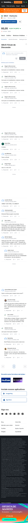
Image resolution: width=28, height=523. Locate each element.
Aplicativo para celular (7, 425)
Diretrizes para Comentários (7, 62)
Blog (2, 422)
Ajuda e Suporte (19, 428)
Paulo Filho (7, 143)
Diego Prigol (8, 163)
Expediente (18, 431)
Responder (5, 72)
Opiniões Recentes (13, 39)
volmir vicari (10, 250)
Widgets (3, 431)
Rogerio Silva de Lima (10, 66)
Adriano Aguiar (8, 237)
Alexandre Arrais (11, 348)
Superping (10, 338)
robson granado (9, 210)
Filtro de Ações (11, 6)
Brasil (18, 6)
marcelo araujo (11, 299)
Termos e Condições (6, 502)
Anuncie (17, 425)
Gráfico (8, 35)
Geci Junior (7, 220)
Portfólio (3, 428)
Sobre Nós (18, 422)
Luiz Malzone (8, 153)
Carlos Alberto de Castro (11, 289)
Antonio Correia (9, 328)
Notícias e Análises (19, 35)
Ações (3, 6)
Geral (3, 35)
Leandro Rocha (8, 200)
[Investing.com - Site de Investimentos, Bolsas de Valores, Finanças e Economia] (8, 2)
